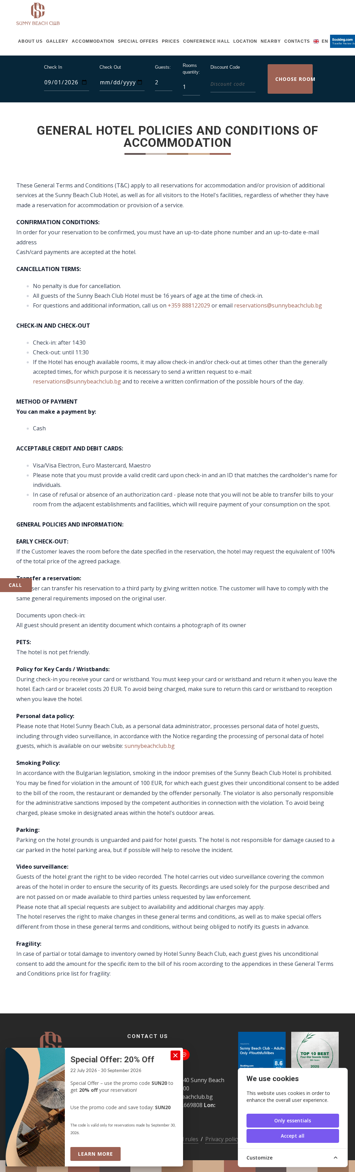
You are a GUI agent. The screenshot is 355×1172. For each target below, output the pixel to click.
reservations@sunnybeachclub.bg (278, 305)
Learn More (99, 1153)
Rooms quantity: (191, 69)
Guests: (163, 67)
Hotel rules (184, 1139)
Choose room (294, 79)
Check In (53, 67)
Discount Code (225, 67)
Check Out (110, 67)
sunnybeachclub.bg (149, 746)
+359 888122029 (189, 305)
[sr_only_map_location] (184, 1054)
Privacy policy (222, 1139)
